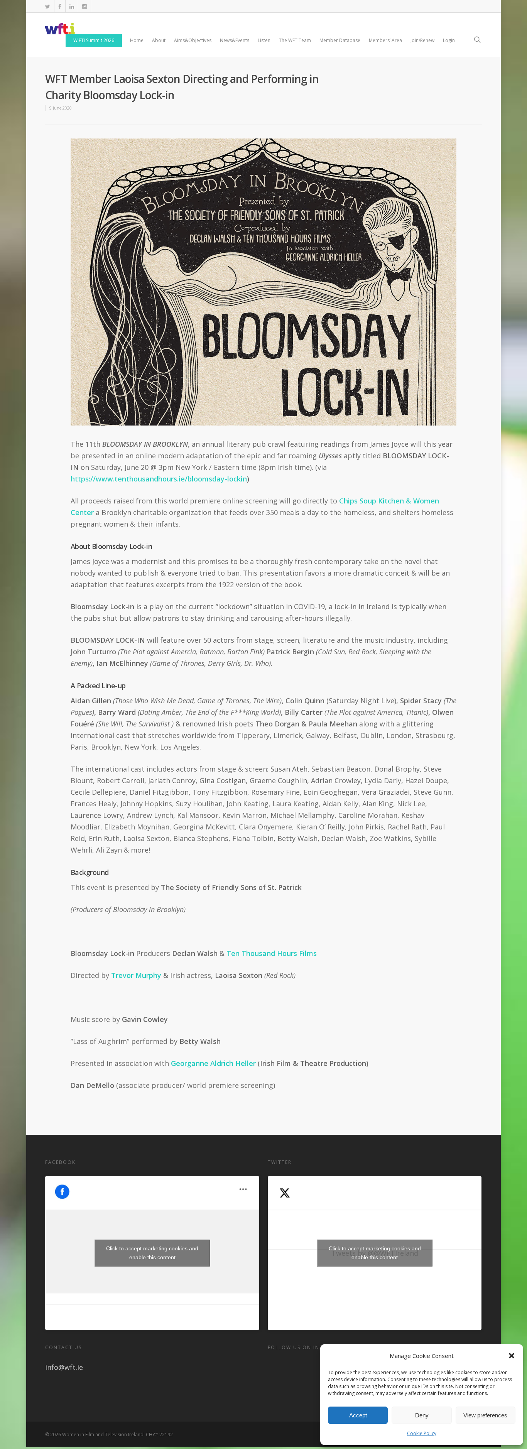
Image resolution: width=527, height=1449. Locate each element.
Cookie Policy (421, 1433)
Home (137, 40)
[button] (511, 1355)
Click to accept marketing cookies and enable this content (152, 1252)
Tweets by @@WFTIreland (375, 1252)
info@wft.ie (64, 1367)
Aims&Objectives (192, 40)
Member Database (339, 40)
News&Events (234, 40)
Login (449, 40)
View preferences (485, 1415)
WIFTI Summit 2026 (93, 40)
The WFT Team (295, 40)
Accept (358, 1415)
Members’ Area (385, 40)
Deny (422, 1415)
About (159, 40)
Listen (264, 40)
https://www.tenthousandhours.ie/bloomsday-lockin (159, 478)
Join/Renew (422, 40)
